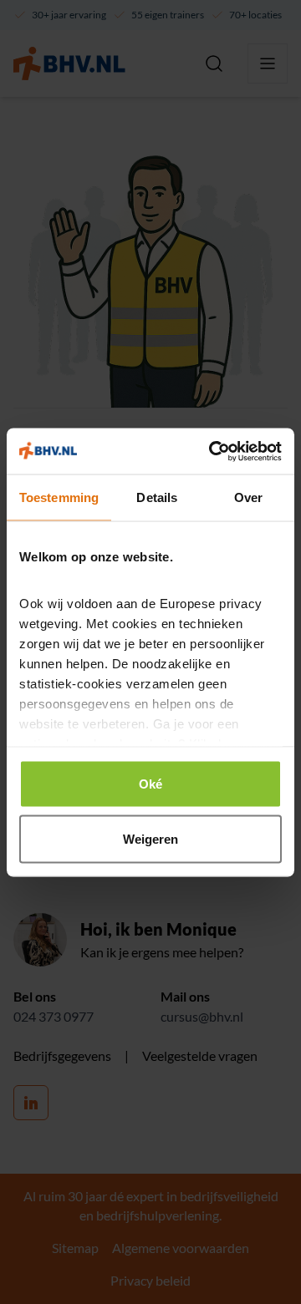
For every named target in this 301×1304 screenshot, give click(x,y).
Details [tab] (156, 497)
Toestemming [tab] (59, 497)
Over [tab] (248, 497)
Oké (150, 784)
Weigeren (151, 838)
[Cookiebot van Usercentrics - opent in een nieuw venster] (212, 451)
